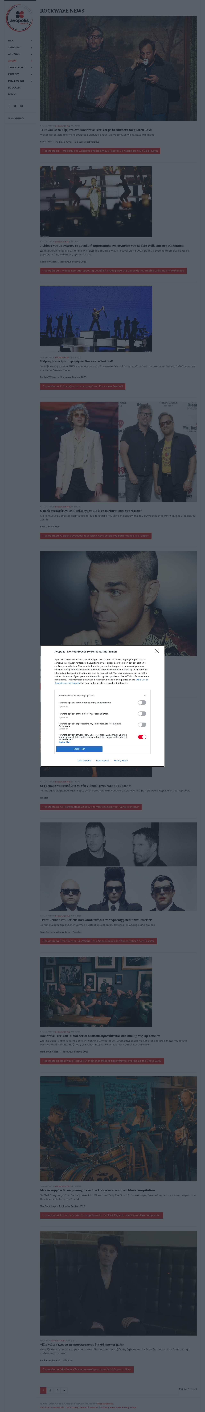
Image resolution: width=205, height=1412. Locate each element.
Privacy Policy (121, 760)
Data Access (102, 760)
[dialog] (102, 706)
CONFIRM (79, 749)
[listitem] (102, 695)
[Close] (158, 652)
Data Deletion (84, 760)
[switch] (142, 702)
